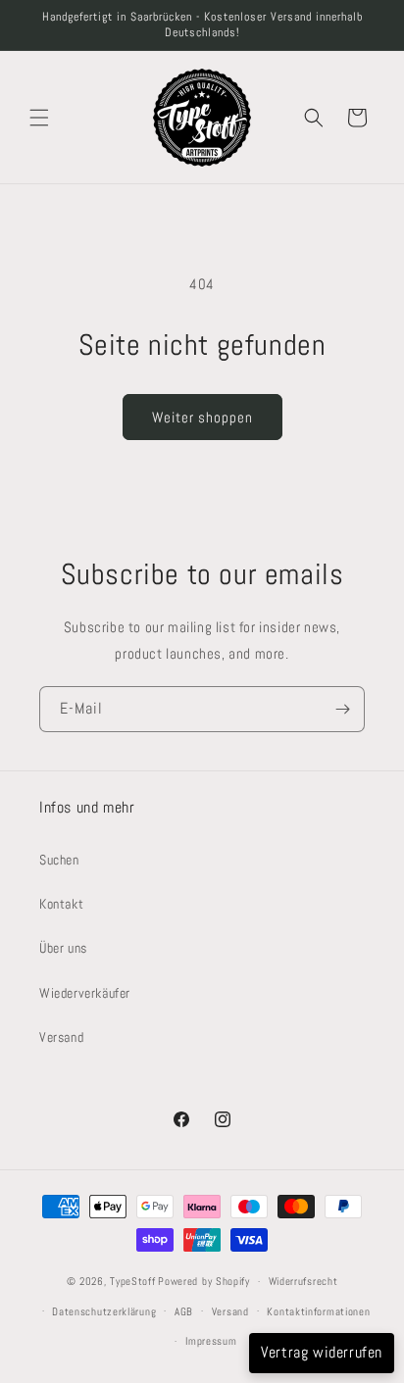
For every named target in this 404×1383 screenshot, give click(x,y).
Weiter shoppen (202, 417)
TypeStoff (132, 1281)
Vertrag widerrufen (321, 1352)
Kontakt (61, 904)
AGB (184, 1311)
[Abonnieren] (342, 709)
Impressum (210, 1341)
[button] (39, 117)
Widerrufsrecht (303, 1281)
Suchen (59, 859)
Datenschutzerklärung (104, 1311)
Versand (61, 1037)
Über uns (63, 948)
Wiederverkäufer (84, 993)
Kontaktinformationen (318, 1311)
